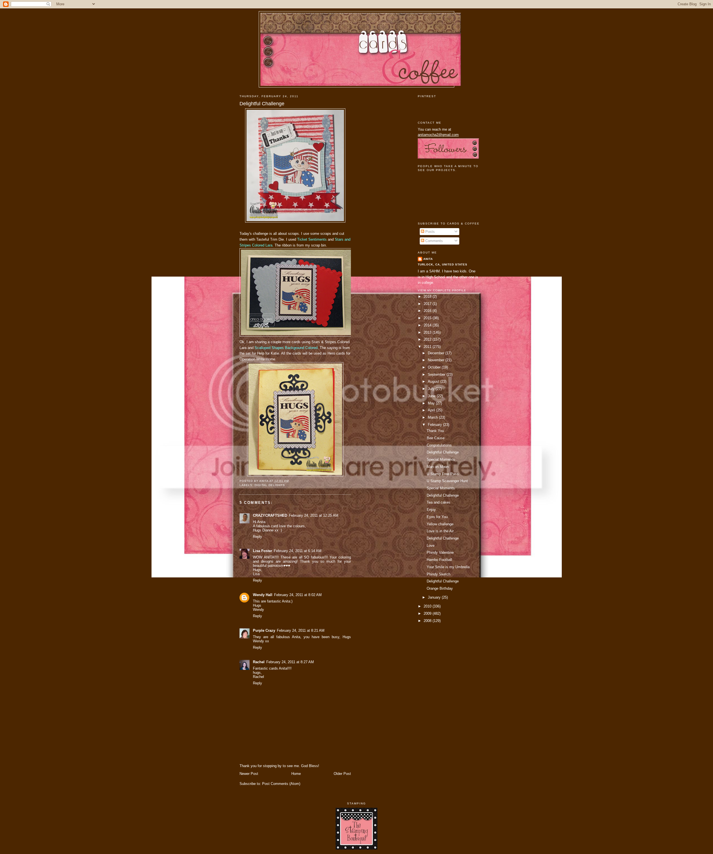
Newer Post (249, 774)
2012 (428, 339)
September (437, 374)
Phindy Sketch (438, 574)
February (435, 425)
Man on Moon (438, 467)
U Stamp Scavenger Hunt (447, 481)
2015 (428, 318)
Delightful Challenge (262, 103)
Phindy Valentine (440, 552)
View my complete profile (442, 290)
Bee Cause (436, 438)
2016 (428, 311)
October (435, 367)
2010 (428, 606)
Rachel (259, 662)
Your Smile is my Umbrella (448, 567)
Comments (433, 241)
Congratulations (439, 445)
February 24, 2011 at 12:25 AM (313, 515)
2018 (428, 296)
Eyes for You (437, 517)
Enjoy (431, 509)
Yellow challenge (440, 524)
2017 (428, 304)
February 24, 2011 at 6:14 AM (297, 551)
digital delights (270, 485)
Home (296, 774)
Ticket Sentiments (312, 239)
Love (430, 545)
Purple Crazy (264, 630)
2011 (428, 347)
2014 (428, 325)
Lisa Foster (262, 551)
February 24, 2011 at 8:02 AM (298, 595)
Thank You (435, 431)
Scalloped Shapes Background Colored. (287, 348)
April (432, 410)
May (432, 403)
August (434, 381)
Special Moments (441, 459)
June (432, 396)
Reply (257, 537)
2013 (428, 332)
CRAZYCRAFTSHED (270, 515)
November (436, 360)
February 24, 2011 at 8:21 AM (300, 630)
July (432, 389)
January (435, 597)
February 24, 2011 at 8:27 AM (290, 662)
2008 (428, 621)
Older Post (342, 774)
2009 (428, 613)
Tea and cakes (438, 502)
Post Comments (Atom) (281, 784)
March (433, 417)
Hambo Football (439, 560)
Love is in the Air (440, 531)
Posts (429, 232)
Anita (428, 258)
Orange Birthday (440, 588)
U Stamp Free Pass (443, 474)
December (436, 353)
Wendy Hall (262, 595)
